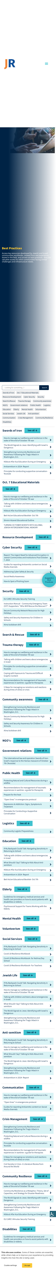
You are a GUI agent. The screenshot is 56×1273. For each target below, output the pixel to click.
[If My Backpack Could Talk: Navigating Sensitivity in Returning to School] (50, 850)
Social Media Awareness (14, 576)
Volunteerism (41, 409)
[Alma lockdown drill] (50, 625)
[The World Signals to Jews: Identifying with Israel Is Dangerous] (50, 447)
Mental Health (27, 409)
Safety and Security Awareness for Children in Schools (23, 618)
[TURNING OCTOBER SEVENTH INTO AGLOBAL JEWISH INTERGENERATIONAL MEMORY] (50, 527)
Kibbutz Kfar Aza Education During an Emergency (25, 461)
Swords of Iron (8, 392)
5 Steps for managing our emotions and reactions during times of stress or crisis (25, 688)
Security (41, 397)
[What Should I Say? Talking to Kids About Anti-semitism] (50, 864)
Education (7, 409)
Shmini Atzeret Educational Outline (19, 520)
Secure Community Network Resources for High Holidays (24, 611)
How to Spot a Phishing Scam (16, 581)
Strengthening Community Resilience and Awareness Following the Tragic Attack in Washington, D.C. (22, 454)
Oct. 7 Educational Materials (27, 392)
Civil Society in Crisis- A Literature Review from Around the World (23, 1165)
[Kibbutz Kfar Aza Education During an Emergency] (50, 462)
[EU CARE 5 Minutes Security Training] (50, 599)
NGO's (5, 405)
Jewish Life (21, 413)
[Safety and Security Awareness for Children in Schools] (50, 619)
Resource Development (12, 397)
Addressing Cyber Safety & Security (19, 571)
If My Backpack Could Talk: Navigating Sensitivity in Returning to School (26, 849)
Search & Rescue (9, 401)
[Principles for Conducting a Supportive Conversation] (50, 813)
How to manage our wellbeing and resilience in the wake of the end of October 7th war (25, 439)
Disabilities (7, 422)
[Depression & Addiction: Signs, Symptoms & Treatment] (50, 806)
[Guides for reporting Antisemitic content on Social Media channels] (50, 566)
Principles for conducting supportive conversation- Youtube (26, 472)
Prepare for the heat (12, 794)
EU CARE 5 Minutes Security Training (19, 599)
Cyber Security (29, 397)
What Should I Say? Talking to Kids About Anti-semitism (24, 863)
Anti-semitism (33, 413)
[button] (46, 63)
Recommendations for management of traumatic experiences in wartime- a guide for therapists (25, 681)
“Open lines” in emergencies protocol (20, 799)
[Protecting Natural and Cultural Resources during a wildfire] (50, 782)
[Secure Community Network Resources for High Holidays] (50, 612)
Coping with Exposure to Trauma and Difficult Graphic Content (23, 674)
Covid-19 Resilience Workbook (17, 953)
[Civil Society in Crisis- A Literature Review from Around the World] (50, 1166)
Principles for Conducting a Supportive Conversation (20, 812)
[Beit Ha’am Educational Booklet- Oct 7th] (50, 516)
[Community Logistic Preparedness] (50, 831)
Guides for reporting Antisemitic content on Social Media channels (25, 565)
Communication (9, 418)
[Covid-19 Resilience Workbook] (50, 954)
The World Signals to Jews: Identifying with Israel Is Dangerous (26, 446)
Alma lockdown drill (12, 624)
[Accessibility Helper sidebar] (53, 1214)
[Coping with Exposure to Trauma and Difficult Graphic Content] (50, 675)
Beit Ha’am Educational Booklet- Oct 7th (21, 515)
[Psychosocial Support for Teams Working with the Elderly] (50, 908)
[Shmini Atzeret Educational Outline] (50, 521)
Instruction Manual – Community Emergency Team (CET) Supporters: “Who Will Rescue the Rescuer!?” (26, 604)
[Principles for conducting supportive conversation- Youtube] (50, 473)
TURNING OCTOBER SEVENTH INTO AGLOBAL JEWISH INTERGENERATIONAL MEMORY (23, 526)
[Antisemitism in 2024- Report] (50, 467)
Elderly (16, 409)
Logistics (47, 405)
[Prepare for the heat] (50, 795)
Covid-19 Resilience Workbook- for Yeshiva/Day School (24, 959)
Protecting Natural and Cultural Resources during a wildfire (26, 781)
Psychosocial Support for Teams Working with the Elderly (25, 907)
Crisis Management (25, 418)
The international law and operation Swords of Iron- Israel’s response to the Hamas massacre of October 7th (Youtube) (26, 761)
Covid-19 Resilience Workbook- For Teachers (23, 965)
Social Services (8, 413)
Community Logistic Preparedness (18, 831)
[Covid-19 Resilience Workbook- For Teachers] (50, 966)
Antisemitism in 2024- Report (16, 466)
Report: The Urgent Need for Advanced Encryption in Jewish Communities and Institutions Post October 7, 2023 (26, 557)
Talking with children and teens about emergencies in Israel (26, 504)
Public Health (35, 405)
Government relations (18, 405)
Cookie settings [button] (10, 1265)
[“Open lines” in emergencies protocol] (50, 800)
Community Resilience (44, 418)
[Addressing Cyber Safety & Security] (50, 572)
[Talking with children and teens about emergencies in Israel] (50, 505)
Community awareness (42, 401)
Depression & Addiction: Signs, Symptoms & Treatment (23, 805)
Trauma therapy (24, 401)
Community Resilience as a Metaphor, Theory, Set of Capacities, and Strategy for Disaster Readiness (26, 1192)
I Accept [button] (27, 1265)
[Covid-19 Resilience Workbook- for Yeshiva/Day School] (50, 960)
